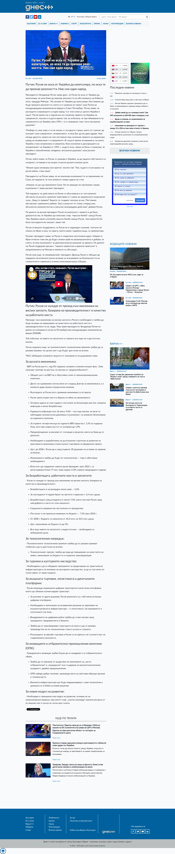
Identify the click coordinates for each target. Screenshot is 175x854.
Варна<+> (54, 24)
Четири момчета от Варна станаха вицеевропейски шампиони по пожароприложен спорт (129, 134)
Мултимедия (117, 24)
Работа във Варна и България (82, 830)
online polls (130, 206)
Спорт (74, 24)
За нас (72, 818)
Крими (97, 24)
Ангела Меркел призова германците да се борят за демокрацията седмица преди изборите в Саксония (129, 106)
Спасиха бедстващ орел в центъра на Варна (132, 100)
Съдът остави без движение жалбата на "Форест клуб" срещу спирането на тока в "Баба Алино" (127, 377)
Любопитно (85, 24)
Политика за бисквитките (81, 821)
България (31, 24)
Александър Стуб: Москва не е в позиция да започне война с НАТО (136, 303)
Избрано (65, 24)
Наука (105, 24)
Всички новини (133, 24)
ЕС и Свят (42, 24)
